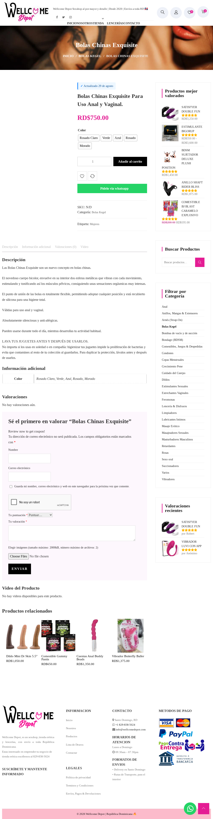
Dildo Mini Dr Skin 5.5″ (21, 656)
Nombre (13, 449)
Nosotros (71, 728)
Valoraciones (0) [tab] (65, 247)
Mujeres (94, 224)
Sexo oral (167, 459)
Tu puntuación (18, 515)
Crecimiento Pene (172, 366)
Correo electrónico (19, 468)
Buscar (201, 264)
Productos (71, 736)
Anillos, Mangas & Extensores (180, 313)
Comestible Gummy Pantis (54, 658)
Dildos (166, 379)
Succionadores (170, 466)
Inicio (68, 56)
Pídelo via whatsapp (114, 188)
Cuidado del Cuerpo (173, 373)
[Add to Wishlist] (82, 177)
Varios (165, 472)
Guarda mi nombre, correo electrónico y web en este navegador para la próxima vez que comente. (72, 486)
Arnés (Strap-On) (172, 320)
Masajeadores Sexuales (175, 432)
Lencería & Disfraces (174, 406)
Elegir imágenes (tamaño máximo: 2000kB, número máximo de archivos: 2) (53, 547)
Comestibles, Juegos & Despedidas (182, 346)
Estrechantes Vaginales (175, 393)
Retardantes (168, 446)
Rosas (165, 452)
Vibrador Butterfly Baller (128, 656)
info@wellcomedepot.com (131, 729)
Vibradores (168, 479)
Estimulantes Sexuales (175, 386)
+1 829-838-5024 (125, 724)
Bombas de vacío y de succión (179, 333)
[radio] (88, 138)
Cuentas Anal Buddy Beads (90, 658)
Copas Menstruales (173, 359)
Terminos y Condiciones (79, 785)
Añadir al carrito (130, 161)
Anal (164, 306)
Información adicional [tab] (36, 247)
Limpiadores (169, 412)
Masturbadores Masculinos (177, 439)
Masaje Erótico (171, 426)
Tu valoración (17, 521)
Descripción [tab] (10, 247)
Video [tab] (84, 247)
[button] (112, 188)
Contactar (71, 752)
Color (82, 130)
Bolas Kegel (90, 56)
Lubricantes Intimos (173, 419)
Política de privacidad (78, 777)
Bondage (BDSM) (172, 339)
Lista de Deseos (74, 744)
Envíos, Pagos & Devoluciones (83, 793)
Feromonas (168, 399)
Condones (167, 353)
